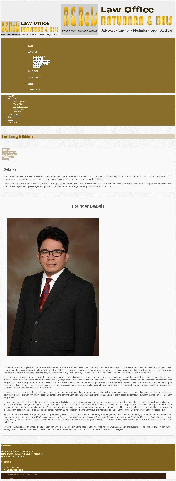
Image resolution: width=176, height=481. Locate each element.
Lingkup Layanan (41, 61)
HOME (30, 45)
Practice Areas (40, 64)
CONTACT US (34, 89)
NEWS (30, 83)
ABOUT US (32, 51)
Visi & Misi (38, 58)
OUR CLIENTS (34, 77)
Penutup (37, 66)
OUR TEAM (33, 71)
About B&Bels (39, 56)
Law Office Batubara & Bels (11, 474)
